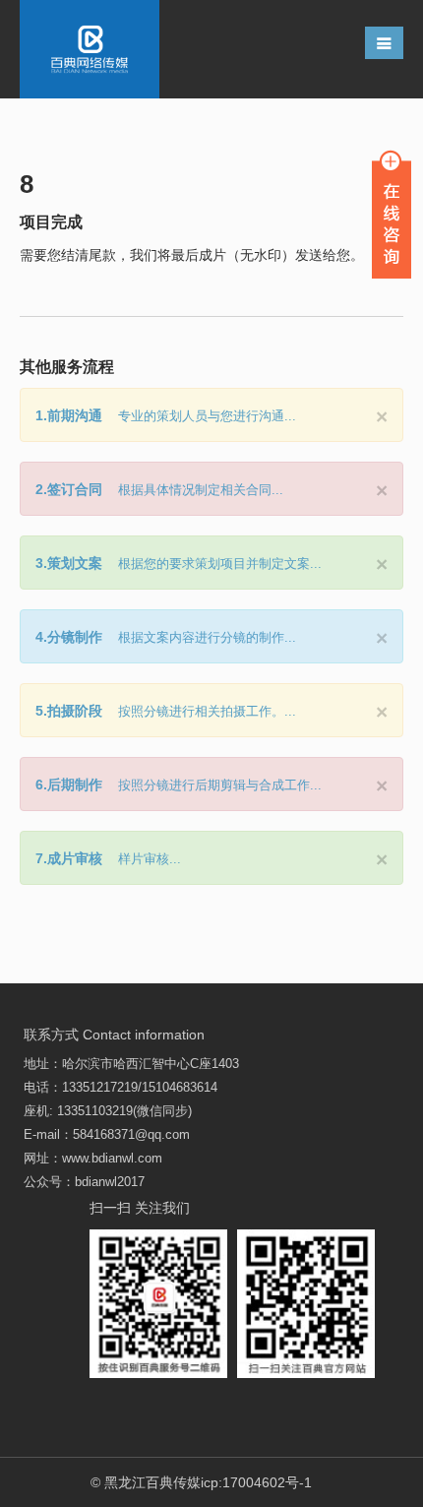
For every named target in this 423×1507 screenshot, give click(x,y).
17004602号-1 (267, 1482)
